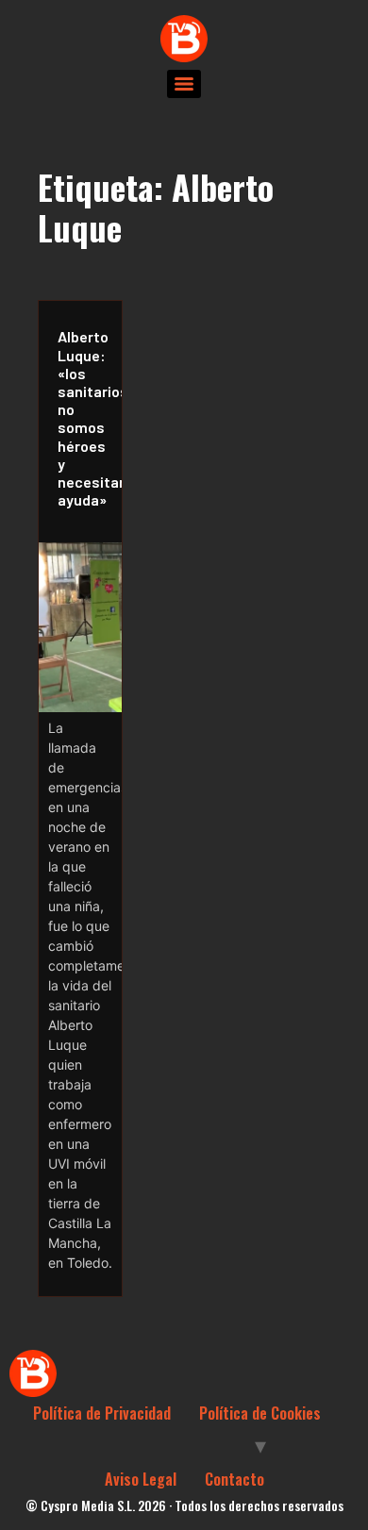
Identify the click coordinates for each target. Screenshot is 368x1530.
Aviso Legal (140, 1479)
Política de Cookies (260, 1413)
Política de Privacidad (102, 1413)
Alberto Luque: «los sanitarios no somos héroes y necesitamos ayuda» (85, 417)
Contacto (234, 1479)
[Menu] (184, 84)
